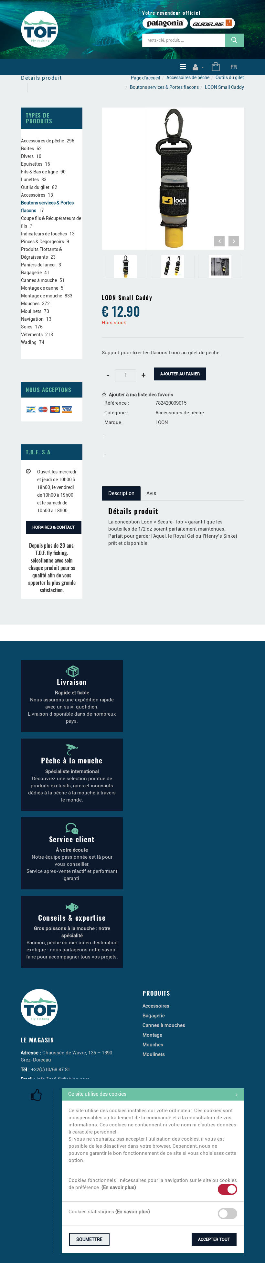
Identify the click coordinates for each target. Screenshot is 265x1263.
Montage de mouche (41, 295)
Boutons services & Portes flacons (164, 87)
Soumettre (89, 1239)
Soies (26, 326)
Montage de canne (39, 288)
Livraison (72, 682)
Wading (29, 342)
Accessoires (33, 195)
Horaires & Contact (53, 527)
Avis (151, 493)
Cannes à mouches (164, 1025)
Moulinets (31, 311)
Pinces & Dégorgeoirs (42, 241)
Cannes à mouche (39, 280)
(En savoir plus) (118, 1187)
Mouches (30, 303)
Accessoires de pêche (187, 77)
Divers (27, 156)
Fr (233, 67)
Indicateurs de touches (44, 233)
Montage (152, 1035)
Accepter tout (214, 1239)
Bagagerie (31, 272)
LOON (161, 422)
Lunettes (30, 179)
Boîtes (27, 148)
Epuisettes (31, 164)
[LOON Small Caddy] (173, 112)
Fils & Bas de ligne (39, 171)
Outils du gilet (230, 77)
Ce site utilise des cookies (97, 1094)
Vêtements (32, 334)
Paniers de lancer (38, 264)
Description (121, 493)
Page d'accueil (145, 77)
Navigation (32, 319)
